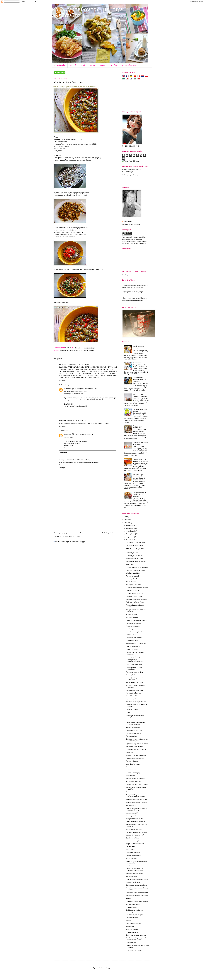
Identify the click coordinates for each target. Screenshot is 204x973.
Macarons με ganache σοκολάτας (137, 892)
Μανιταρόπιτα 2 (131, 847)
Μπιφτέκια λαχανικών (133, 764)
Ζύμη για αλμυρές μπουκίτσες (136, 935)
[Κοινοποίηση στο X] (89, 348)
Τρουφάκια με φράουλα (133, 623)
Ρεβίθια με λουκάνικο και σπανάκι (137, 879)
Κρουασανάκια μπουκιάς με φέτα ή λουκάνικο (139, 379)
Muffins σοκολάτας (132, 617)
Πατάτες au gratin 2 (132, 576)
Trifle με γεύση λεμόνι (133, 646)
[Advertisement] (85, 515)
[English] (124, 76)
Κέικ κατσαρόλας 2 (139, 394)
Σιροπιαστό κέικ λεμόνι (133, 733)
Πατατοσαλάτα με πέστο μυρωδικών (134, 668)
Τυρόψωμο (129, 767)
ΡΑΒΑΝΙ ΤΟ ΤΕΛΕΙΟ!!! (140, 459)
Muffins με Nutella (132, 579)
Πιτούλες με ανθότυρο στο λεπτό (137, 784)
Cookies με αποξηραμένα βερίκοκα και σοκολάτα (134, 869)
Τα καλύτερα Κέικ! (132, 553)
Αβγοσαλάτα (130, 926)
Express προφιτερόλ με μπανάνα (137, 567)
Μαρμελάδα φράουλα (133, 904)
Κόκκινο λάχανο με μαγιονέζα (135, 778)
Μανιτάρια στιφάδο (132, 813)
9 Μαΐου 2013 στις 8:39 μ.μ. (83, 434)
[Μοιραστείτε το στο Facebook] (91, 348)
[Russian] (147, 76)
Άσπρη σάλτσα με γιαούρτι (135, 758)
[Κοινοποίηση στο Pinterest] (93, 348)
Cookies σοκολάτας (132, 838)
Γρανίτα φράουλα (131, 629)
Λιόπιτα (128, 920)
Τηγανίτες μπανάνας (132, 590)
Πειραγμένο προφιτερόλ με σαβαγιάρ (141, 443)
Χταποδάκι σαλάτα (132, 696)
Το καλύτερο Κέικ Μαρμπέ (134, 556)
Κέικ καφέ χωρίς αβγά (133, 882)
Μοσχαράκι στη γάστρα (134, 637)
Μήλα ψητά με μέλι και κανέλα (136, 755)
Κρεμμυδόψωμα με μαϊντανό (135, 821)
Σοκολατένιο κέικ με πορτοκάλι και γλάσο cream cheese (137, 939)
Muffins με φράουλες (133, 657)
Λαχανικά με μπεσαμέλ (133, 855)
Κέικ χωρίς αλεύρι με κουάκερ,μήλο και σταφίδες (139, 494)
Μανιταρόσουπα (131, 720)
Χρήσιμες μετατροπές (97, 65)
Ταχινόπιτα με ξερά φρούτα (135, 699)
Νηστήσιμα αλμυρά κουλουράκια (137, 744)
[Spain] (135, 76)
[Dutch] (143, 76)
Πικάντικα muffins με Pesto (135, 602)
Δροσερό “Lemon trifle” (133, 585)
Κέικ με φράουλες (131, 858)
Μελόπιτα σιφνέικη (132, 929)
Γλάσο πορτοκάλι (131, 649)
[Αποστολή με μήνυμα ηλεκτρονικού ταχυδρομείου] (85, 348)
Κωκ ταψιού (137, 363)
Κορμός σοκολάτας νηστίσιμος (136, 643)
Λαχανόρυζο (130, 752)
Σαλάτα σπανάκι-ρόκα (133, 841)
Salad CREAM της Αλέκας (134, 682)
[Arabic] (135, 78)
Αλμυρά (73, 65)
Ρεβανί (128, 712)
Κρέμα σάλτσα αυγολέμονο (135, 844)
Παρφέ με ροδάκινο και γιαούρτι (136, 620)
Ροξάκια (128, 898)
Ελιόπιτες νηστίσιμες (133, 773)
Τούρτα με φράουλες (133, 932)
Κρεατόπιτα (130, 792)
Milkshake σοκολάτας (133, 573)
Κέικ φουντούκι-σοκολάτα (134, 819)
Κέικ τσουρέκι (130, 849)
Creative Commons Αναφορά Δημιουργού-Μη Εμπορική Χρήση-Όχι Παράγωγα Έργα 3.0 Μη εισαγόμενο (134, 241)
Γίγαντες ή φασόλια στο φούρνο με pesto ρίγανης (136, 809)
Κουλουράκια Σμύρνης (133, 693)
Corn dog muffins (131, 816)
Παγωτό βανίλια (131, 635)
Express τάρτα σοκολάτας (134, 593)
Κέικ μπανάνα (130, 775)
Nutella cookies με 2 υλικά (134, 558)
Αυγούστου (130, 537)
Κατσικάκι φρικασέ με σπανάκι (136, 702)
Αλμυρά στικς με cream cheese (136, 832)
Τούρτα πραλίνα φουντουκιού (138, 427)
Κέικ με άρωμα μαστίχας (134, 829)
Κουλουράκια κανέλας (133, 727)
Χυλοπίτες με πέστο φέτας (134, 690)
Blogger (108, 968)
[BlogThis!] (87, 348)
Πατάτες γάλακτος (132, 761)
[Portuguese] (124, 78)
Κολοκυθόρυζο (131, 582)
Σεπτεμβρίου (130, 534)
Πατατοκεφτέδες (131, 736)
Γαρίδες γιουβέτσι (132, 917)
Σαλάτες (91, 350)
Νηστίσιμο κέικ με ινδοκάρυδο (138, 347)
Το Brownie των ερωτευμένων (136, 749)
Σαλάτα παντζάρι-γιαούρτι (134, 746)
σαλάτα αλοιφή (83, 350)
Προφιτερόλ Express (133, 675)
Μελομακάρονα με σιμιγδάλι (135, 835)
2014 (126, 517)
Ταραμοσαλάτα (131, 942)
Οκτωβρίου (130, 531)
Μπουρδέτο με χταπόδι (133, 923)
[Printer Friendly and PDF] (59, 73)
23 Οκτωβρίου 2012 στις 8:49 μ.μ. (78, 364)
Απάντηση (62, 380)
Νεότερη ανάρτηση (60, 533)
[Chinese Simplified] (139, 78)
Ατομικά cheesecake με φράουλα (137, 802)
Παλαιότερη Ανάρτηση (109, 533)
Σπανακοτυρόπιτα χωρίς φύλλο (136, 799)
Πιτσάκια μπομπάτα (132, 709)
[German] (131, 76)
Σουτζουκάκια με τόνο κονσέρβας (137, 895)
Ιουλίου (129, 540)
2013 (126, 520)
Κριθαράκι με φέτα (132, 805)
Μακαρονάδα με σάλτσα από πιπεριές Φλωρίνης (135, 723)
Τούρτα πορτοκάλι (132, 640)
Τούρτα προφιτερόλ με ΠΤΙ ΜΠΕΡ (137, 901)
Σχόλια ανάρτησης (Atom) (71, 536)
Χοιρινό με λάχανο (132, 876)
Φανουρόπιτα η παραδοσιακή (138, 475)
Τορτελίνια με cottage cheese (135, 542)
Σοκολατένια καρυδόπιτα (134, 866)
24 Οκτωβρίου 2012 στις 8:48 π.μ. (85, 388)
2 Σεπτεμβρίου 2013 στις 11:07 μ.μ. (78, 460)
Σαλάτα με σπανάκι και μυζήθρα (136, 885)
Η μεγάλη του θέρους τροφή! (135, 570)
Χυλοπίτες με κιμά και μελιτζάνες (136, 599)
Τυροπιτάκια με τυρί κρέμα (134, 915)
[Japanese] (127, 78)
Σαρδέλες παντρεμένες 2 (134, 632)
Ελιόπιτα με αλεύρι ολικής (134, 596)
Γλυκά (82, 65)
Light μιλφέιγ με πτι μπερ (134, 950)
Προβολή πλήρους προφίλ (131, 224)
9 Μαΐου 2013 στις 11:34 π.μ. (76, 420)
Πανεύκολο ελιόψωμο (133, 852)
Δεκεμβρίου (130, 525)
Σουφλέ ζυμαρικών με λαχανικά (136, 561)
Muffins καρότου (131, 770)
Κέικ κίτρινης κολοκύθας (134, 781)
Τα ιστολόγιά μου (129, 65)
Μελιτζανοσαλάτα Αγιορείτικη (69, 350)
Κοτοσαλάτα (130, 564)
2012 (126, 523)
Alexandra (68, 348)
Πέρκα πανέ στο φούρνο (134, 664)
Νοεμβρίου (130, 528)
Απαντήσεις (65, 385)
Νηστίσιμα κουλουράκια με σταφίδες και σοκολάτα (135, 716)
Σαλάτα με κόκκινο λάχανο (134, 873)
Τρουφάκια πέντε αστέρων (135, 672)
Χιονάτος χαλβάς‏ (131, 614)
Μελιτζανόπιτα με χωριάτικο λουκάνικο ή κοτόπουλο (135, 549)
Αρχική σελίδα (60, 65)
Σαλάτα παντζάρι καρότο (134, 730)
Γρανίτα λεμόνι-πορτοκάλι (134, 545)
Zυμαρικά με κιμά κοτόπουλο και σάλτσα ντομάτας (136, 740)
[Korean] (131, 78)
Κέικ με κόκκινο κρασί (133, 626)
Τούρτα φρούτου (131, 907)
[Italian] (139, 76)
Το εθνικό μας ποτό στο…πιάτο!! (137, 587)
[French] (127, 76)
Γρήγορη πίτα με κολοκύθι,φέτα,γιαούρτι (134, 660)
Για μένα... (114, 65)
